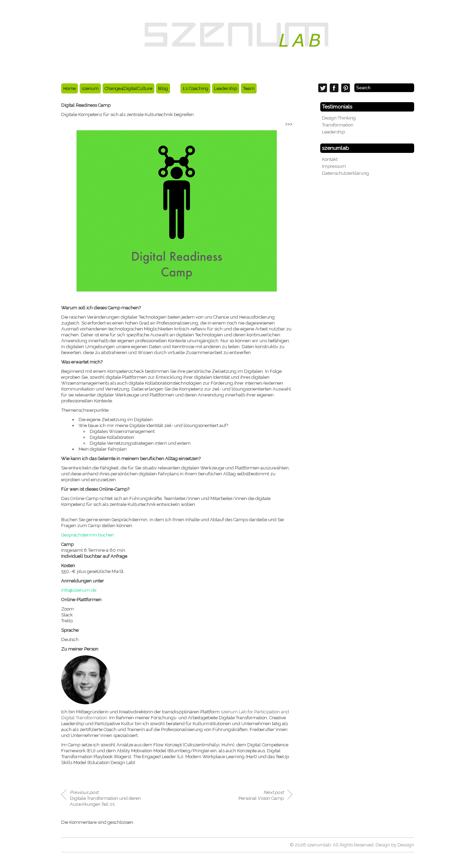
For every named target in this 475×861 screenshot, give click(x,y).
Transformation (337, 125)
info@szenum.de (78, 590)
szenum (90, 88)
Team (249, 88)
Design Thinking (339, 118)
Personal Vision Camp (261, 795)
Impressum (334, 166)
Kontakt (330, 159)
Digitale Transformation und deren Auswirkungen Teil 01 (105, 798)
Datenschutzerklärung (345, 173)
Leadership (225, 88)
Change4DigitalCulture (128, 88)
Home (69, 88)
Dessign (405, 844)
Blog (163, 88)
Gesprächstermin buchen (87, 535)
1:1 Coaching (195, 88)
